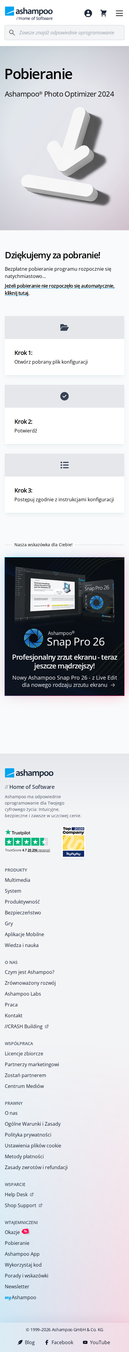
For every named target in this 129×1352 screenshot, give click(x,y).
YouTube (100, 1342)
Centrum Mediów (24, 1086)
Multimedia (17, 880)
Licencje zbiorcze (24, 1053)
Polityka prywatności (28, 1134)
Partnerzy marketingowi (32, 1064)
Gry (9, 923)
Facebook (62, 1342)
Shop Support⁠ (20, 1205)
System (13, 891)
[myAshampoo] (88, 13)
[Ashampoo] (29, 773)
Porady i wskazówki (26, 1275)
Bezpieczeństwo (23, 912)
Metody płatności (24, 1156)
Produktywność (22, 901)
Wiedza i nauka (22, 945)
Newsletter (17, 1286)
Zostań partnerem (25, 1075)
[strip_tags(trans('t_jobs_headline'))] (74, 842)
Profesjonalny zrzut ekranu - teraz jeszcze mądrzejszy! (64, 661)
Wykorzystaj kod (23, 1264)
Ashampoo (20, 1298)
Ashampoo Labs (23, 993)
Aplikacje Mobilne (24, 934)
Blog (30, 1342)
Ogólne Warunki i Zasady (33, 1124)
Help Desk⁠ (16, 1194)
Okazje (16, 1232)
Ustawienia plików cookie (33, 1145)
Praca (11, 1004)
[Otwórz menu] (119, 13)
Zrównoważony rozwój (30, 983)
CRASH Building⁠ (23, 1026)
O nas (11, 1113)
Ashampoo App (22, 1254)
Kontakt (13, 1015)
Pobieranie (17, 1243)
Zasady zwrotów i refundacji (36, 1167)
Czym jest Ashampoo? (29, 972)
